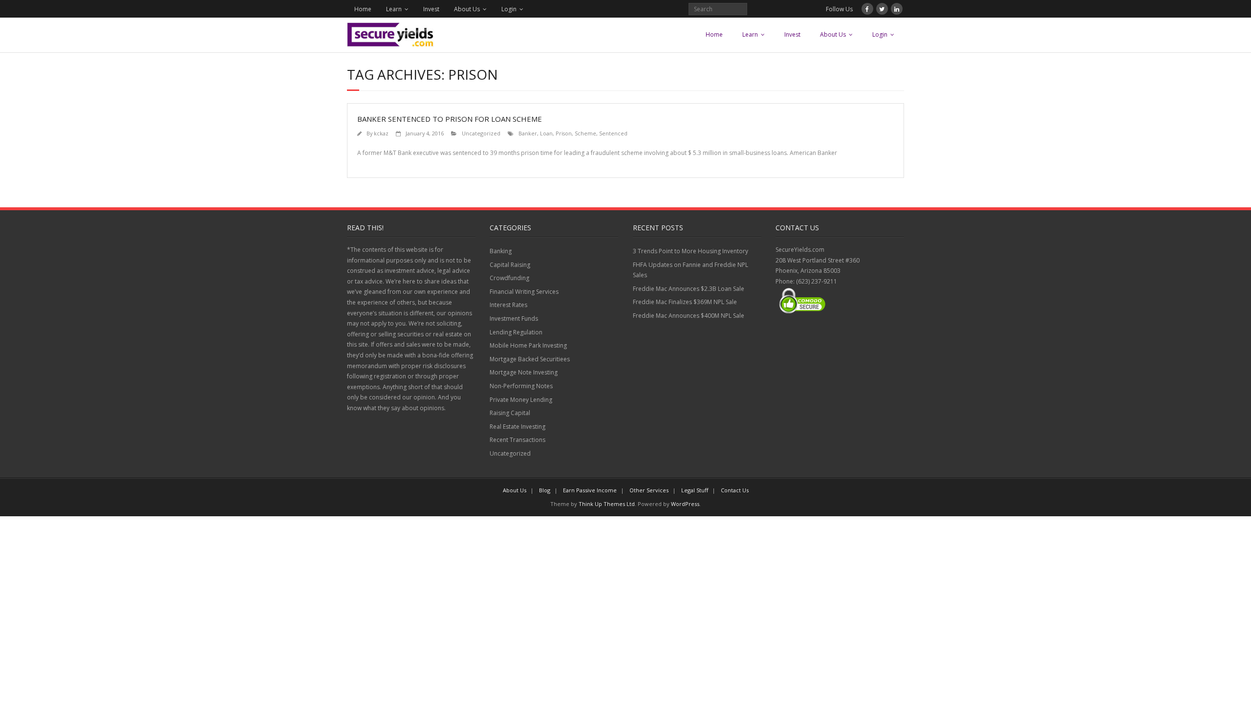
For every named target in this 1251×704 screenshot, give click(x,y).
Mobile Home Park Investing (528, 345)
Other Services (649, 490)
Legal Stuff (694, 490)
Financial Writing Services (524, 291)
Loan (546, 133)
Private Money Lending (521, 400)
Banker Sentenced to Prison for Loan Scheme (449, 119)
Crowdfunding (509, 278)
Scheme (585, 133)
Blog (544, 490)
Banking (501, 251)
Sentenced (613, 133)
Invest (431, 9)
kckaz (381, 133)
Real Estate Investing (517, 426)
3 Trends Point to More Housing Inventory (690, 251)
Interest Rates (508, 305)
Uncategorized (481, 133)
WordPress (685, 503)
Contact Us (735, 490)
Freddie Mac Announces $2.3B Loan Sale (688, 289)
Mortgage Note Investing (524, 372)
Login (509, 9)
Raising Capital (510, 413)
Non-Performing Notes (521, 386)
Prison (564, 133)
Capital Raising (510, 265)
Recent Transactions (517, 440)
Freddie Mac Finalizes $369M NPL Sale (685, 302)
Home (362, 9)
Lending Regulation (516, 332)
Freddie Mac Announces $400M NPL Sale (688, 315)
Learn (394, 9)
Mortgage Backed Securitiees (530, 359)
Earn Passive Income (590, 490)
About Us (467, 9)
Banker (527, 133)
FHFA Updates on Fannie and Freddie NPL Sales (690, 270)
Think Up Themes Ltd (607, 503)
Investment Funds (514, 318)
